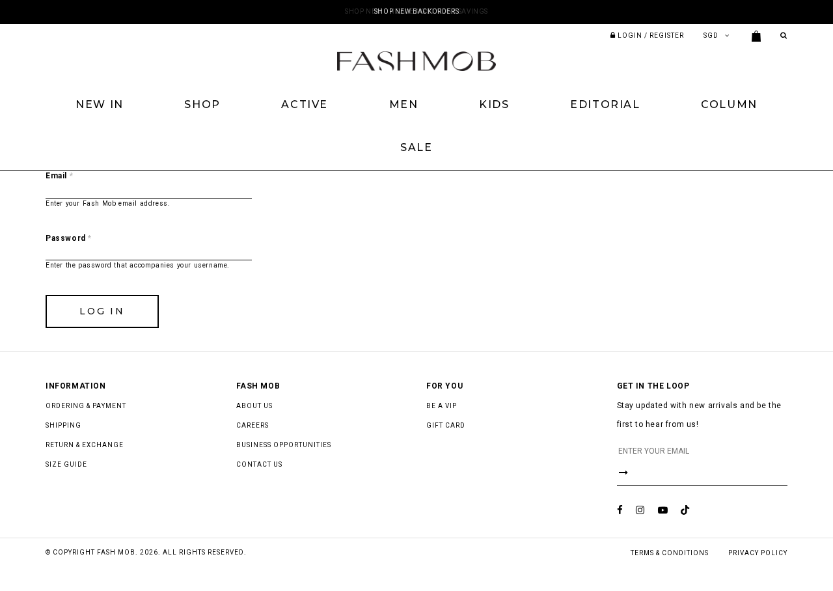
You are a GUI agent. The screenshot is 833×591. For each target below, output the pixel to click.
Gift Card (445, 425)
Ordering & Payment (86, 405)
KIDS (494, 104)
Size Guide (66, 464)
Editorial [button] (605, 104)
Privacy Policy (757, 553)
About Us (254, 405)
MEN (403, 104)
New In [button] (99, 104)
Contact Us (259, 464)
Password (69, 238)
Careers (252, 425)
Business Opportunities (283, 444)
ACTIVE (304, 104)
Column (729, 104)
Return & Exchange (85, 444)
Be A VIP (441, 405)
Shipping (63, 425)
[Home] (416, 60)
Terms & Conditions (670, 553)
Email (59, 175)
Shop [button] (202, 104)
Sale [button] (416, 147)
